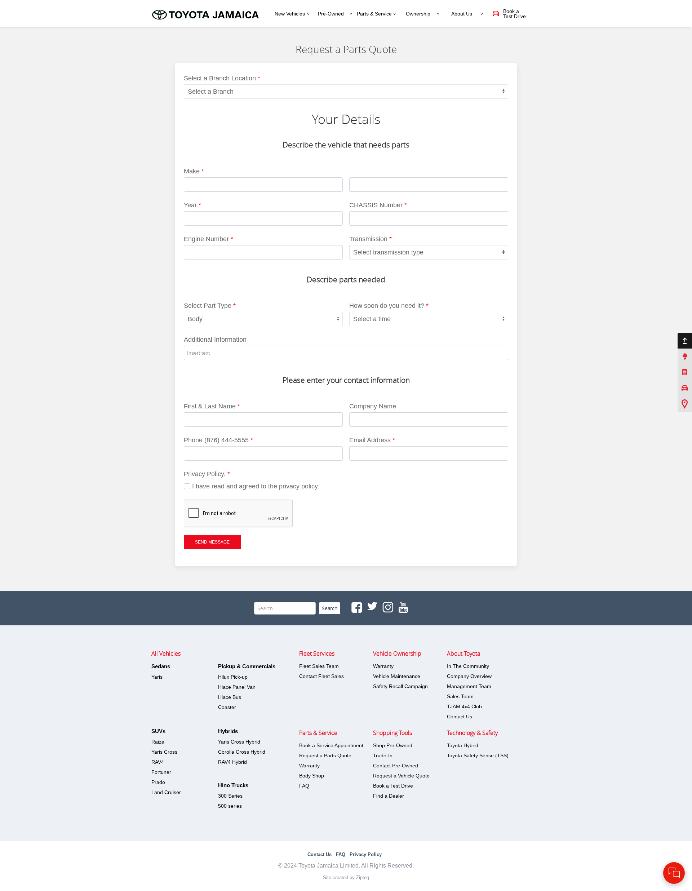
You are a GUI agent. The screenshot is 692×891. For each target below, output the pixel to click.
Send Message (212, 542)
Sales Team (460, 696)
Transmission (370, 239)
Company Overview (469, 676)
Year (192, 205)
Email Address (372, 440)
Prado (158, 782)
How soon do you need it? (389, 305)
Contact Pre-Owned (395, 765)
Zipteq (362, 877)
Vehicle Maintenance (396, 676)
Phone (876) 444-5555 (218, 440)
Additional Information (215, 339)
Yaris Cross (164, 752)
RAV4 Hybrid (232, 762)
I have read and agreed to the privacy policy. (254, 486)
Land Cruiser (166, 792)
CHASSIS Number (378, 205)
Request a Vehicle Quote (401, 776)
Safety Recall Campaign (400, 686)
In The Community (468, 666)
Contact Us (459, 716)
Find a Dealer (388, 796)
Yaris (157, 677)
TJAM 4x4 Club (464, 706)
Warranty (309, 765)
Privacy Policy (366, 854)
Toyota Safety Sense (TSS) (478, 755)
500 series (230, 806)
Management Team (469, 686)
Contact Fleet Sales (321, 676)
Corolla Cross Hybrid (241, 752)
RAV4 (157, 762)
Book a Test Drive (393, 786)
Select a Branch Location (222, 78)
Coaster (227, 707)
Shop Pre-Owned (392, 745)
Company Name (372, 406)
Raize (157, 742)
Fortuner (161, 772)
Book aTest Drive (514, 13)
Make (194, 171)
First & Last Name (212, 406)
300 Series (230, 796)
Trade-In (382, 755)
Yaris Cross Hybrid (239, 742)
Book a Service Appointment (331, 745)
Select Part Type (210, 305)
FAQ (304, 786)
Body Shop (311, 776)
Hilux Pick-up (233, 677)
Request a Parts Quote (325, 755)
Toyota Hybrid (462, 745)
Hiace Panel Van (237, 687)
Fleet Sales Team (319, 666)
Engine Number (208, 239)
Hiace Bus (229, 697)
